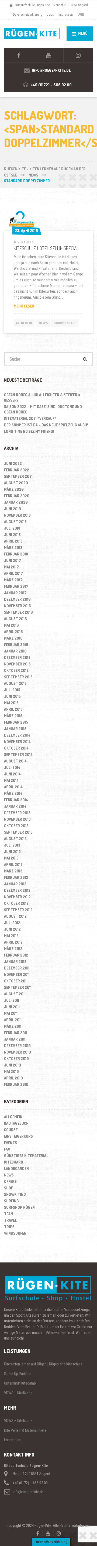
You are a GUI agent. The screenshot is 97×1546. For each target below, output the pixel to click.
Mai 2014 (11, 780)
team (8, 1214)
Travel (10, 1220)
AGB (81, 14)
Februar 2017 (16, 586)
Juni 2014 (12, 774)
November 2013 (17, 819)
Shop (8, 1188)
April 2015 (13, 709)
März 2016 (13, 638)
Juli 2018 (12, 528)
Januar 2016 (15, 651)
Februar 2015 (16, 722)
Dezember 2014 (17, 735)
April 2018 (13, 541)
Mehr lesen (34, 306)
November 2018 (17, 515)
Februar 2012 (16, 955)
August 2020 (16, 483)
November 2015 (17, 664)
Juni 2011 (12, 1007)
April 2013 (13, 864)
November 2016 (17, 605)
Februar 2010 (16, 1084)
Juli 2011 (11, 1000)
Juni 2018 (12, 534)
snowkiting (15, 1194)
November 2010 (17, 1052)
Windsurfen (15, 1233)
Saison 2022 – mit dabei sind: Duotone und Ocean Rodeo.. (43, 409)
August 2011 (15, 994)
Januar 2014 (15, 806)
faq (7, 1149)
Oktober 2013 (16, 825)
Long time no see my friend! (29, 431)
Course (11, 1129)
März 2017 (13, 580)
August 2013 (15, 838)
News (43, 323)
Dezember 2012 (17, 890)
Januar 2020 (16, 502)
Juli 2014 (12, 767)
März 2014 (13, 793)
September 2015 (18, 677)
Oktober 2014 (16, 748)
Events (10, 1142)
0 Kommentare (65, 323)
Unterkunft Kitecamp (20, 1383)
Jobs (50, 14)
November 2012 (17, 897)
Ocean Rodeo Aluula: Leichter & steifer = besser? (42, 397)
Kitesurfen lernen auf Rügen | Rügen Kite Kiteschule (43, 1364)
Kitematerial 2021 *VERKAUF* (30, 418)
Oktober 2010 (16, 1058)
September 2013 (18, 832)
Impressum (66, 14)
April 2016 (13, 631)
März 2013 (13, 871)
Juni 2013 (12, 851)
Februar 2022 (16, 470)
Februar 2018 (16, 554)
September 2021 (18, 476)
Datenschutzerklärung (27, 14)
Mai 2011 (11, 1013)
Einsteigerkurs (18, 1136)
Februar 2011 (15, 1032)
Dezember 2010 (17, 1045)
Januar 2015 (15, 728)
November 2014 (17, 741)
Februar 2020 (16, 496)
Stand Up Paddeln (17, 1374)
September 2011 (18, 987)
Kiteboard (13, 1162)
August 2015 (15, 683)
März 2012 (13, 948)
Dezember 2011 (16, 968)
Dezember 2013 (17, 812)
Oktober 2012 (16, 903)
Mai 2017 (11, 567)
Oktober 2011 (15, 981)
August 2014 (15, 761)
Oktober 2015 (16, 670)
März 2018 (13, 547)
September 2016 (18, 612)
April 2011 (13, 1019)
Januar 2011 (14, 1039)
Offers (10, 1181)
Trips (9, 1226)
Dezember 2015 (17, 657)
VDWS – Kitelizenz (18, 1393)
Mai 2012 (11, 935)
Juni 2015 (12, 696)
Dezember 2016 (17, 599)
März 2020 (14, 489)
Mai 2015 (11, 702)
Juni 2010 (12, 1065)
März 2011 (12, 1026)
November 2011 (17, 974)
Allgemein (24, 323)
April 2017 (13, 573)
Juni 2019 (12, 508)
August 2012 (15, 916)
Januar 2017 (15, 593)
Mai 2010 (11, 1071)
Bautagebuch (16, 1123)
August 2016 (15, 618)
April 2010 (13, 1078)
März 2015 (13, 715)
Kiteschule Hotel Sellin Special (46, 248)
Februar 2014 (16, 800)
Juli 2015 (12, 690)
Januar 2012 (15, 961)
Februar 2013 (16, 877)
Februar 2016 (16, 644)
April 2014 (13, 787)
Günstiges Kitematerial (26, 1155)
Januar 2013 (15, 884)
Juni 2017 (12, 560)
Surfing (11, 1201)
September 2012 (18, 909)
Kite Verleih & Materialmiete (25, 1430)
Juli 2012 (12, 922)
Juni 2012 (12, 929)
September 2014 (18, 754)
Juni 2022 (13, 463)
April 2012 (13, 942)
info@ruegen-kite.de (28, 1492)
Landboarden (16, 1168)
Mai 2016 (11, 625)
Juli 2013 (12, 845)
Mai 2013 (11, 858)
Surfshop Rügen (19, 1207)
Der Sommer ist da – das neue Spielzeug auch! (46, 425)
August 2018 (15, 521)
